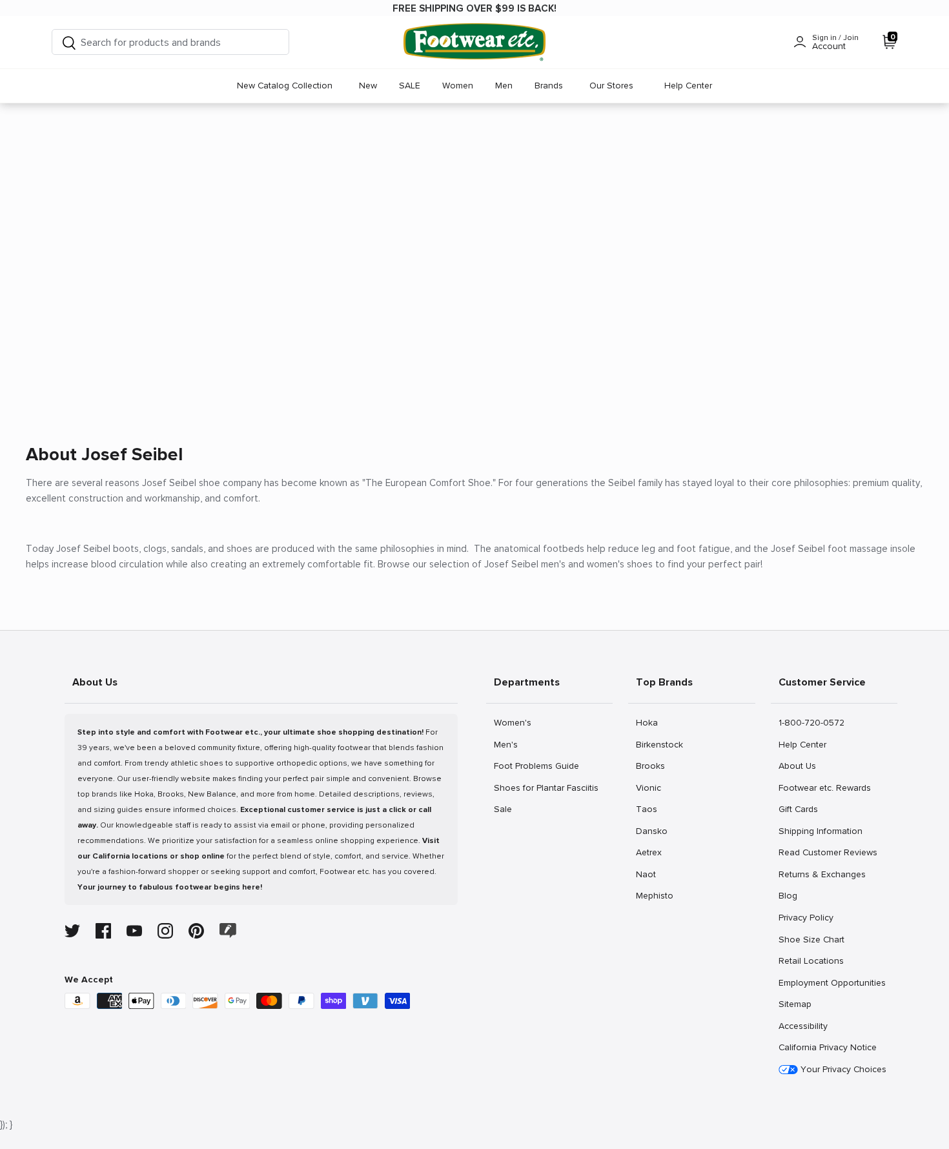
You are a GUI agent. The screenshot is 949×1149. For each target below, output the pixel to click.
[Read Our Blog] (227, 930)
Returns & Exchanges (822, 874)
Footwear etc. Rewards (824, 787)
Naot (649, 874)
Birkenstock (659, 744)
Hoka (649, 722)
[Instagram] (165, 931)
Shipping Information (820, 831)
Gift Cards (798, 809)
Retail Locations (811, 960)
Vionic (649, 787)
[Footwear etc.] (474, 42)
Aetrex (649, 852)
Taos (649, 809)
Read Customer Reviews (827, 852)
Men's (507, 744)
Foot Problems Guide (536, 765)
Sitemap (794, 1004)
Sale (507, 809)
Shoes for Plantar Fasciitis (545, 787)
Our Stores (611, 85)
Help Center (688, 85)
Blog (792, 895)
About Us (797, 765)
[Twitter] (72, 931)
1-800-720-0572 (811, 722)
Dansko (651, 831)
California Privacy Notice (828, 1047)
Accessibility (803, 1026)
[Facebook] (103, 931)
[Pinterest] (196, 931)
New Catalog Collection (284, 85)
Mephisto (654, 895)
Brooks (650, 765)
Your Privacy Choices (842, 1069)
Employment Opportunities (832, 982)
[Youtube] (134, 931)
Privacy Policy (805, 917)
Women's (512, 722)
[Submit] (69, 42)
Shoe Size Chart (811, 939)
